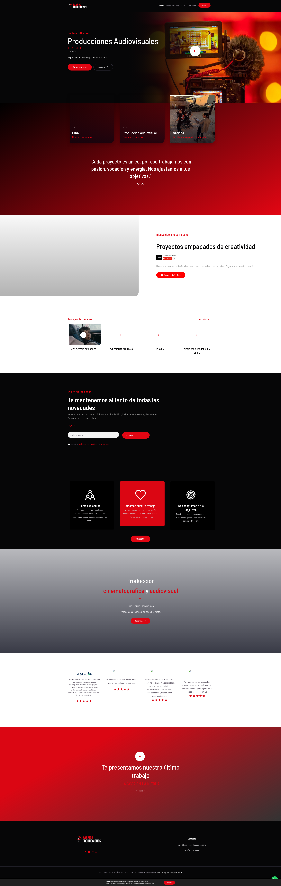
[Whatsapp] (96, 852)
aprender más (115, 883)
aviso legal (105, 444)
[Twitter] (86, 852)
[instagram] (76, 48)
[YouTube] (89, 852)
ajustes (152, 883)
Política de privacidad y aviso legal (169, 872)
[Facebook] (82, 852)
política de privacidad (88, 444)
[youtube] (80, 48)
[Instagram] (93, 852)
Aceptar (169, 882)
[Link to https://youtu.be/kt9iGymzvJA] (140, 756)
